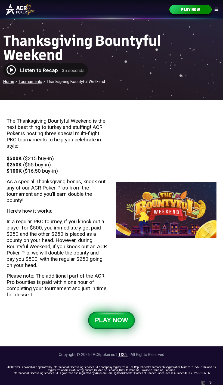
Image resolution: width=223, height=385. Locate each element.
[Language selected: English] (206, 383)
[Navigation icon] (216, 9)
